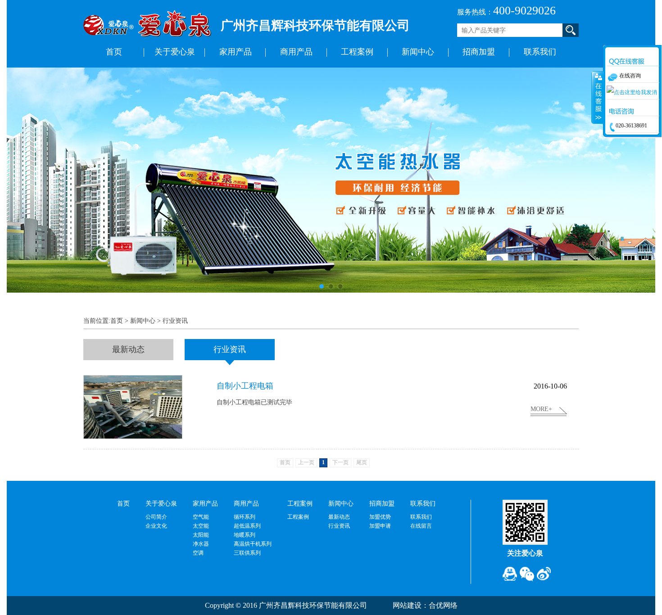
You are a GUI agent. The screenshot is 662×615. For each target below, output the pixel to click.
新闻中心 (418, 51)
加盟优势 (380, 517)
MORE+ (541, 409)
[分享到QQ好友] (510, 574)
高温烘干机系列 (253, 544)
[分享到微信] (527, 574)
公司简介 (156, 517)
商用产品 (296, 51)
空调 (198, 553)
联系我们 (540, 51)
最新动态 (339, 517)
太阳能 (201, 535)
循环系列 (244, 517)
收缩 (597, 97)
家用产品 (235, 51)
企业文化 (156, 526)
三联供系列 (247, 553)
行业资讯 (175, 320)
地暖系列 (244, 535)
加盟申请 (380, 526)
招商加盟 (478, 51)
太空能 (201, 526)
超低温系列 (247, 526)
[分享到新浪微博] (544, 574)
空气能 (201, 517)
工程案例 (357, 51)
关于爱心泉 (174, 51)
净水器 (201, 544)
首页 (114, 51)
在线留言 (421, 526)
